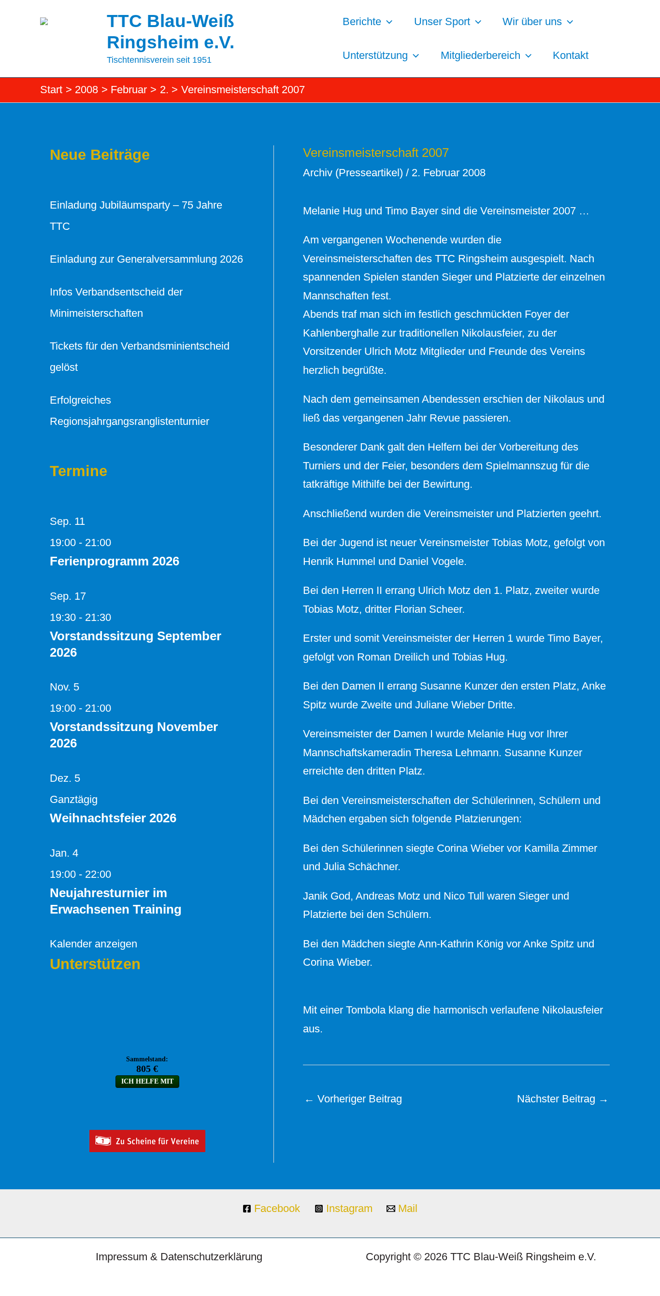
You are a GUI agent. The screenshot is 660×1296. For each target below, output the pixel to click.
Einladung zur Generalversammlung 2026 (146, 259)
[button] (386, 22)
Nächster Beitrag (563, 1099)
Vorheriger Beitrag (353, 1099)
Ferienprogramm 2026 (114, 561)
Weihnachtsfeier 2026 (113, 818)
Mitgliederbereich (480, 55)
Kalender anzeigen (93, 944)
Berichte (362, 21)
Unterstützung (375, 55)
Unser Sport (442, 21)
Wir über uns (532, 21)
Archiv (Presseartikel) (353, 173)
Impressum (121, 1257)
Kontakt (570, 55)
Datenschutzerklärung (211, 1257)
